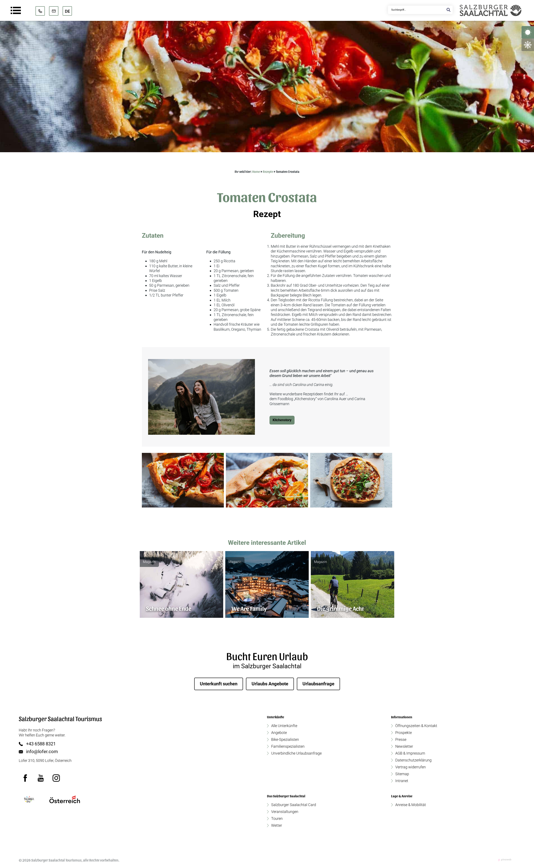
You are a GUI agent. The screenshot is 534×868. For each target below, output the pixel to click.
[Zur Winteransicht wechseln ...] (527, 45)
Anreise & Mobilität (410, 805)
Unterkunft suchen (218, 683)
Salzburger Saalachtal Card (293, 805)
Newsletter (404, 746)
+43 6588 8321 (41, 744)
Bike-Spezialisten (285, 739)
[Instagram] (56, 778)
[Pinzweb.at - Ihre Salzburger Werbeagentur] (504, 859)
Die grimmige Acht (340, 608)
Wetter (276, 825)
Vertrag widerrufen (410, 767)
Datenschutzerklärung (413, 760)
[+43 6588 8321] (40, 11)
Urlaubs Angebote (270, 683)
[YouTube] (41, 778)
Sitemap (402, 774)
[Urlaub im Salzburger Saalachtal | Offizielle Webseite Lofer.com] (490, 10)
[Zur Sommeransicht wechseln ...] (527, 32)
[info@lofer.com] (53, 11)
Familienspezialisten (288, 746)
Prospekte (403, 733)
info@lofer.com (42, 751)
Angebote (279, 733)
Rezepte (268, 171)
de (67, 11)
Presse (400, 739)
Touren (277, 818)
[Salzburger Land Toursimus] (29, 799)
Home (256, 171)
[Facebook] (25, 778)
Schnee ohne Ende (168, 608)
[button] (183, 480)
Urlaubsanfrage (318, 683)
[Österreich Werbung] (65, 799)
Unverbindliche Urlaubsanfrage (296, 753)
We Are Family (249, 608)
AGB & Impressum (410, 753)
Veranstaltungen (284, 812)
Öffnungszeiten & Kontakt (416, 726)
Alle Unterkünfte (284, 726)
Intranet (401, 781)
